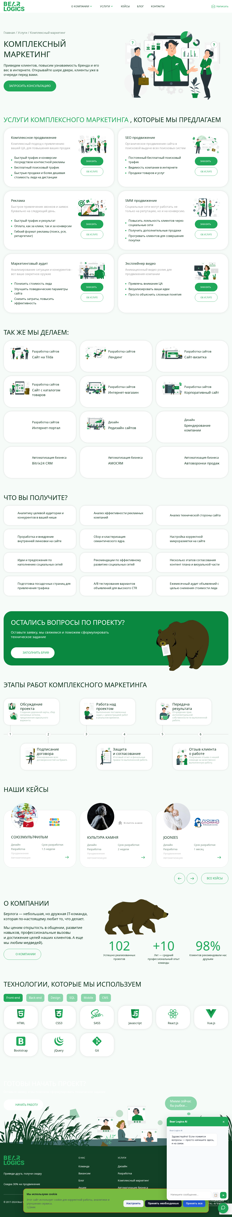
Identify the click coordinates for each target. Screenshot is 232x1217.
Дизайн (122, 1166)
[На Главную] (14, 6)
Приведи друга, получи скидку (23, 1173)
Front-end (13, 998)
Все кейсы (215, 878)
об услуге (92, 171)
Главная (9, 33)
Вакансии (84, 1173)
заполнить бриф (36, 653)
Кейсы (125, 6)
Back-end (35, 998)
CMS (105, 998)
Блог (140, 6)
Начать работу (26, 1105)
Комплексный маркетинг (133, 1180)
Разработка (125, 1173)
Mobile (88, 998)
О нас (81, 1157)
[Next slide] (192, 878)
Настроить (133, 1203)
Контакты (158, 6)
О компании (80, 6)
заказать (91, 161)
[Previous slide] (179, 878)
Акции (82, 1187)
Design (55, 998)
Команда (83, 1166)
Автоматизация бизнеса (133, 1187)
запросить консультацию (30, 86)
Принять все (194, 1203)
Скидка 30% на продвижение (22, 1184)
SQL (72, 998)
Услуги (105, 6)
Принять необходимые (163, 1203)
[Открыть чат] (223, 1208)
